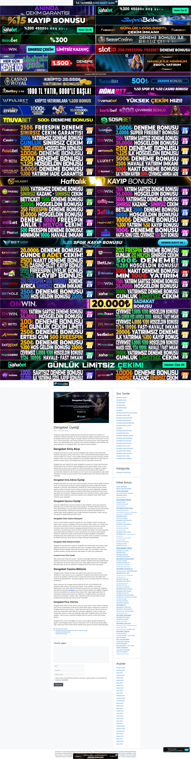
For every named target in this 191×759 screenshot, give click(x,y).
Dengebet (119, 410)
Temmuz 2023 (120, 728)
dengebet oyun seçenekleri (123, 586)
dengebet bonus (128, 514)
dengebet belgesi (133, 512)
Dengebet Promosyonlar (61, 628)
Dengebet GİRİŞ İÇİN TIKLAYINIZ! (95, 74)
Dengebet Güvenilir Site (123, 420)
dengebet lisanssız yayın (121, 577)
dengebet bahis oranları (122, 504)
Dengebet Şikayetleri (121, 633)
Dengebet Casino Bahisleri (124, 417)
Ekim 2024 (119, 690)
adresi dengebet (121, 486)
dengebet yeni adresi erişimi (121, 621)
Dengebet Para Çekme (123, 591)
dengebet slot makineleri (131, 596)
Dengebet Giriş (120, 402)
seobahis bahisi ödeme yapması (122, 653)
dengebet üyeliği (83, 630)
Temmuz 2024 (120, 698)
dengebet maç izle (122, 579)
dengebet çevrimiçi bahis (132, 625)
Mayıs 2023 (119, 733)
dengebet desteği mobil (131, 534)
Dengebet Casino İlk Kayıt (124, 430)
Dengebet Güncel (122, 554)
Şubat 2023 (119, 741)
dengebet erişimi (119, 536)
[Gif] (95, 181)
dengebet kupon (130, 575)
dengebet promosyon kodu (125, 595)
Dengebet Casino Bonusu (124, 453)
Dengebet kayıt (132, 571)
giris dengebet (131, 635)
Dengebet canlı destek (123, 524)
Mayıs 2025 (119, 677)
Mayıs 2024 (119, 703)
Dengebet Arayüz (121, 407)
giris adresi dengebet (121, 635)
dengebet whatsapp (123, 615)
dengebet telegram (122, 602)
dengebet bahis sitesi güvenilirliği (122, 512)
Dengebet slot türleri (121, 598)
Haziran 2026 (120, 670)
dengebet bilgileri (119, 514)
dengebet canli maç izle (124, 520)
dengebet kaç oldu (122, 573)
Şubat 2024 (119, 710)
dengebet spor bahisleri (122, 600)
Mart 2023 (119, 738)
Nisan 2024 (119, 705)
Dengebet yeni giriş (123, 623)
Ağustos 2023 (120, 726)
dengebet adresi (121, 495)
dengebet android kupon (121, 497)
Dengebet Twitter (129, 611)
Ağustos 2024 (120, 695)
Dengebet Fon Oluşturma (123, 440)
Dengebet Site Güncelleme (124, 438)
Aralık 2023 (119, 716)
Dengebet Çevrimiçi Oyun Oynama (126, 412)
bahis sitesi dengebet (123, 488)
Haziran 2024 (120, 700)
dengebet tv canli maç (123, 607)
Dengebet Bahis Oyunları (123, 425)
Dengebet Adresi (121, 397)
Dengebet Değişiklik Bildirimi (124, 435)
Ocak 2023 (119, 744)
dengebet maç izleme (123, 581)
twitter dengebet (122, 647)
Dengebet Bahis (123, 499)
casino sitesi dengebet (121, 493)
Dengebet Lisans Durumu (124, 443)
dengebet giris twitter (121, 543)
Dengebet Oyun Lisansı (123, 445)
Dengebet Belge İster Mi (61, 633)
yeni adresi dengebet (123, 650)
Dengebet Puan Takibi (123, 456)
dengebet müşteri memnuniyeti (122, 583)
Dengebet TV (121, 605)
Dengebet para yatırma (72, 630)
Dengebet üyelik (131, 629)
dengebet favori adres (120, 539)
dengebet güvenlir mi (124, 569)
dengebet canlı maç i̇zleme (121, 526)
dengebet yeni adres (123, 617)
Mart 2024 (119, 708)
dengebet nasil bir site (121, 584)
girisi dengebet (121, 637)
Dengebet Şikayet (123, 631)
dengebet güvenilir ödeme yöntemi (123, 566)
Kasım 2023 (120, 718)
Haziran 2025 (120, 675)
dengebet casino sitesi (123, 532)
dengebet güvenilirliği (121, 560)
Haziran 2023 (120, 731)
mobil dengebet (131, 645)
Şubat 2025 (119, 680)
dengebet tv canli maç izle (123, 609)
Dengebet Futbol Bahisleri (122, 541)
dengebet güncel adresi (125, 559)
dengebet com (121, 534)
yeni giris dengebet (121, 651)
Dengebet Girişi (120, 552)
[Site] (47, 130)
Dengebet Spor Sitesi (122, 433)
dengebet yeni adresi (122, 619)
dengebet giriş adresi (122, 550)
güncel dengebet (121, 643)
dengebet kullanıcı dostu (121, 575)
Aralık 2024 (119, 685)
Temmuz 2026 (120, 667)
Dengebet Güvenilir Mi (122, 562)
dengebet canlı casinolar (121, 522)
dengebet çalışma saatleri (121, 625)
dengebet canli (121, 516)
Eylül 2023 (119, 723)
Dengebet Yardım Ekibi (123, 415)
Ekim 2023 (119, 721)
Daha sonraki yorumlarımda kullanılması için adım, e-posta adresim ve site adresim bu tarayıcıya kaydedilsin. (81, 679)
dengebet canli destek (121, 518)
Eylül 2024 (119, 693)
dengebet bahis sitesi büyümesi (122, 510)
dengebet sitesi (120, 596)
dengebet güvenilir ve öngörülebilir (123, 564)
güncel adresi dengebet (123, 641)
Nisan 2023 (119, 736)
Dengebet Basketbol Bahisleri (125, 423)
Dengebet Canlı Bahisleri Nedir (63, 632)
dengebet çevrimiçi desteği (121, 627)
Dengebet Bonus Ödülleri (123, 458)
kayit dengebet (121, 645)
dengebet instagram (121, 571)
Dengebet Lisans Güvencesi (124, 448)
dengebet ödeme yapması (121, 629)
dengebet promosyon (122, 593)
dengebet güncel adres (123, 556)
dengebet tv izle (120, 611)
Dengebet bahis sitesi (60, 630)
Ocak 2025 (119, 683)
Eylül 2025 (119, 672)
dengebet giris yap (121, 545)
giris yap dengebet (122, 639)
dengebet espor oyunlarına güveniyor (123, 537)
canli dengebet (122, 491)
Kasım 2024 (120, 688)
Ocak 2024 (119, 713)
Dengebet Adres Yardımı (123, 451)
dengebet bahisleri (120, 502)
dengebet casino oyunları (122, 528)
